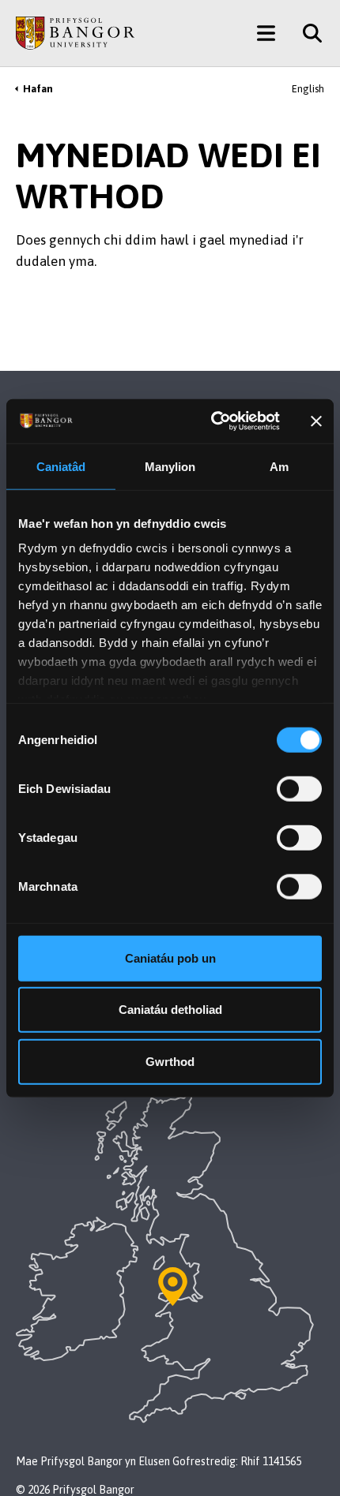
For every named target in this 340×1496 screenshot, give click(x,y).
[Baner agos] (316, 421)
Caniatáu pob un (170, 957)
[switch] (299, 788)
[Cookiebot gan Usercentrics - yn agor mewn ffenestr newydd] (212, 421)
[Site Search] (306, 33)
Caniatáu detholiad (170, 1009)
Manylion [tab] (170, 466)
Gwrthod (170, 1061)
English (308, 89)
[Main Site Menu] (266, 33)
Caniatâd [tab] (61, 466)
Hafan (38, 89)
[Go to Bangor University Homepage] (75, 33)
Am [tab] (279, 466)
